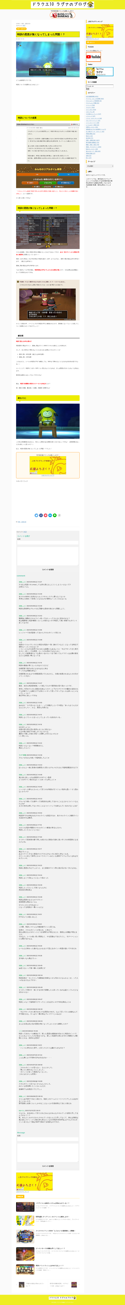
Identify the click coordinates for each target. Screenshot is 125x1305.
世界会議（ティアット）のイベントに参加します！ (52, 1217)
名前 (18, 539)
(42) (23, 25)
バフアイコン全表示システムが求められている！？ (52, 1203)
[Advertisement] (48, 100)
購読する (92, 42)
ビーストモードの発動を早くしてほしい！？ (50, 1248)
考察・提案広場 (22, 522)
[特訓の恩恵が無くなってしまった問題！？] (50, 515)
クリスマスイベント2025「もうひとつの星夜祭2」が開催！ (56, 1231)
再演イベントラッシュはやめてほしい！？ (50, 1265)
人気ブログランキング (47, 475)
